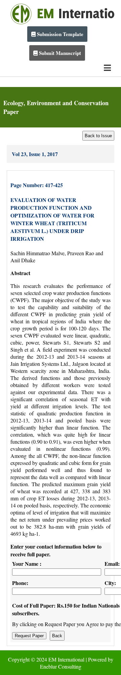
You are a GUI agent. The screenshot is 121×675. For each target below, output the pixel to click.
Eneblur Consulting (60, 666)
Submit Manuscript (59, 53)
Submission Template (59, 34)
